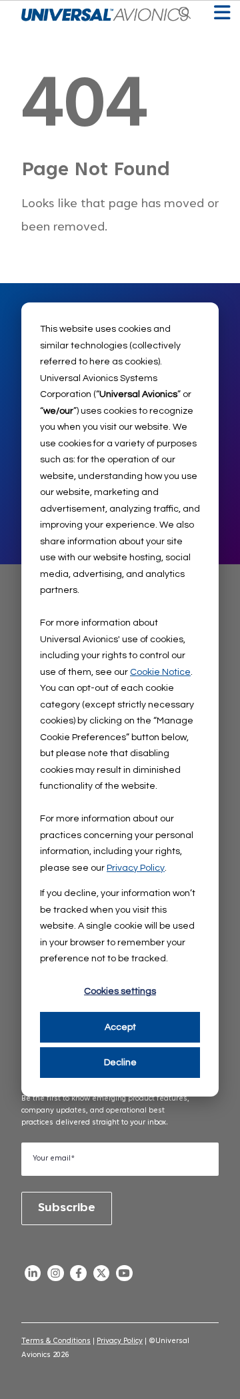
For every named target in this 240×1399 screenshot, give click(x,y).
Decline (120, 1062)
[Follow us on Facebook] (78, 1276)
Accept (120, 1027)
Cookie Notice (160, 671)
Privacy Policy (136, 867)
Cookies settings (120, 991)
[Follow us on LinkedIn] (32, 1276)
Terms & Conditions (56, 1341)
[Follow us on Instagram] (55, 1276)
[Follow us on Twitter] (101, 1276)
